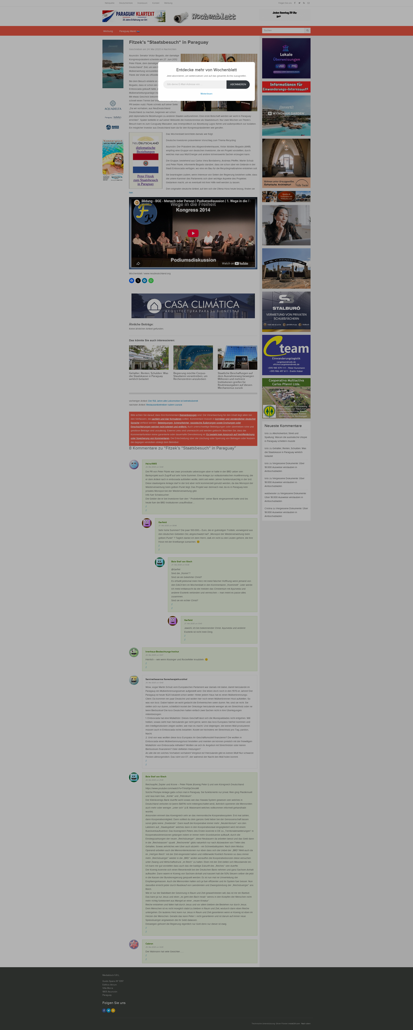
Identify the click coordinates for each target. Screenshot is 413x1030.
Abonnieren (238, 84)
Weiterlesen (206, 94)
